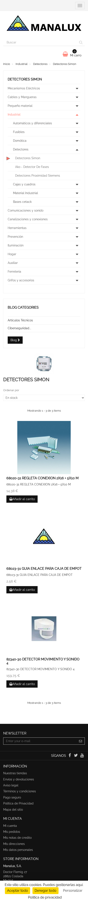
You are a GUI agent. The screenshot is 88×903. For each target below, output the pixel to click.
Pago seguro (12, 797)
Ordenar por (11, 390)
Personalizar (72, 891)
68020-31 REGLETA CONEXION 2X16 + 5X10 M (42, 478)
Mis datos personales (18, 849)
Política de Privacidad (18, 803)
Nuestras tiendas (15, 773)
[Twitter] (76, 755)
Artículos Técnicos (20, 320)
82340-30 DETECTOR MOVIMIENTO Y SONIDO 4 (42, 661)
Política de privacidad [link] (45, 897)
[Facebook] (70, 755)
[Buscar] (81, 42)
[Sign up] (80, 741)
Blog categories (23, 307)
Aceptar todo (17, 891)
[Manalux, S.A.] (44, 25)
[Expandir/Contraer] (76, 88)
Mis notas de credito (17, 837)
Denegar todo (45, 891)
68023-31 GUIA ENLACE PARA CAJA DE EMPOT (44, 569)
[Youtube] (82, 755)
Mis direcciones (14, 844)
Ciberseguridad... (19, 328)
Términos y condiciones (19, 791)
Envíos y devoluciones (18, 779)
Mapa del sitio (13, 809)
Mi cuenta (10, 825)
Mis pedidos (11, 831)
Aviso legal (10, 785)
